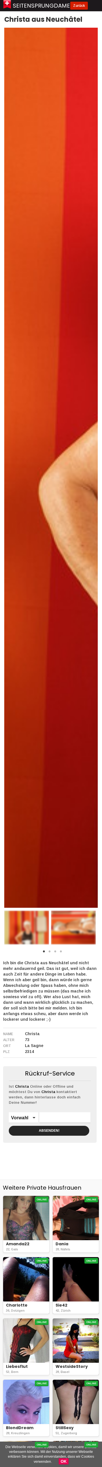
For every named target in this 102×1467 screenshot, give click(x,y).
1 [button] (44, 953)
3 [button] (55, 953)
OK (64, 1461)
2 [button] (49, 953)
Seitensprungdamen (43, 5)
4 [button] (61, 953)
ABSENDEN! (49, 1131)
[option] (26, 927)
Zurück (79, 6)
